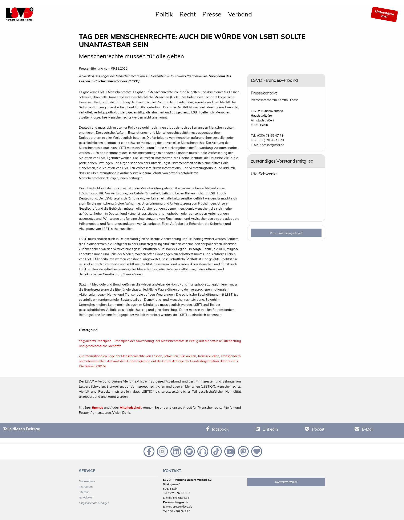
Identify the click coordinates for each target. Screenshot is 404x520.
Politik (164, 14)
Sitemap (84, 492)
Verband (240, 14)
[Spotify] (189, 451)
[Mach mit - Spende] (256, 451)
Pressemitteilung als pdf (286, 233)
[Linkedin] (175, 451)
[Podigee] (202, 451)
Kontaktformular (286, 482)
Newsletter (86, 497)
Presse (211, 14)
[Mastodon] (243, 451)
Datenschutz (87, 481)
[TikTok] (216, 451)
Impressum (86, 486)
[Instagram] (162, 451)
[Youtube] (229, 451)
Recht (187, 14)
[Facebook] (148, 451)
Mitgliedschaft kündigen (94, 503)
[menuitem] (164, 14)
